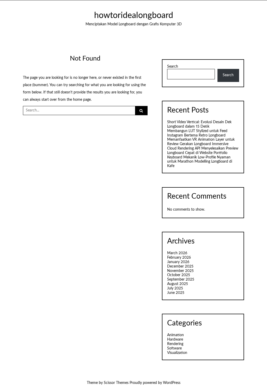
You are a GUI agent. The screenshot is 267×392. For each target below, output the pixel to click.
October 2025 (178, 275)
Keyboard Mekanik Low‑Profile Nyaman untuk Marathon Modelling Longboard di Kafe (199, 162)
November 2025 (180, 271)
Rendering (175, 344)
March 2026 (177, 253)
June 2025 (175, 293)
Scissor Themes (116, 383)
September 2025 (180, 279)
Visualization (177, 353)
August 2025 (177, 284)
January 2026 (178, 262)
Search (172, 66)
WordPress (171, 383)
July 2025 (175, 288)
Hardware (175, 339)
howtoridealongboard (133, 15)
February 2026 (179, 257)
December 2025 (180, 266)
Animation (175, 335)
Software (174, 348)
